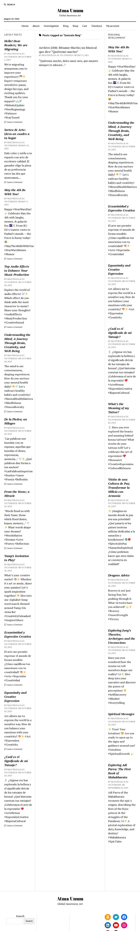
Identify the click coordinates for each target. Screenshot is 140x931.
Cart (84, 26)
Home (25, 26)
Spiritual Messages (121, 714)
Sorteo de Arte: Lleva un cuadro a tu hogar (16, 134)
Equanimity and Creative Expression (15, 696)
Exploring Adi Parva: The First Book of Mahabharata (119, 771)
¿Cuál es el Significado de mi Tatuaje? (16, 761)
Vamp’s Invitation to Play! (16, 558)
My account (112, 26)
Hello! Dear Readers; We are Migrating (15, 45)
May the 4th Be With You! (15, 192)
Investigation (51, 26)
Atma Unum (70, 10)
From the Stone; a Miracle (16, 494)
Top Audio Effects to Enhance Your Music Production (16, 270)
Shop (75, 26)
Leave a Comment (14, 122)
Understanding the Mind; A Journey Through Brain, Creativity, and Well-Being (17, 343)
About (36, 26)
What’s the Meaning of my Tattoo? (118, 408)
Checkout (96, 26)
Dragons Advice (119, 575)
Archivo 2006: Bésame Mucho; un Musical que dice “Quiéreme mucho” (68, 50)
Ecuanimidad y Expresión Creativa (17, 634)
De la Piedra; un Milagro (15, 421)
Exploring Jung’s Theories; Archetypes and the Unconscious (121, 636)
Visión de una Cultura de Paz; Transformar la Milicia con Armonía (119, 487)
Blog (65, 26)
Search (20, 916)
